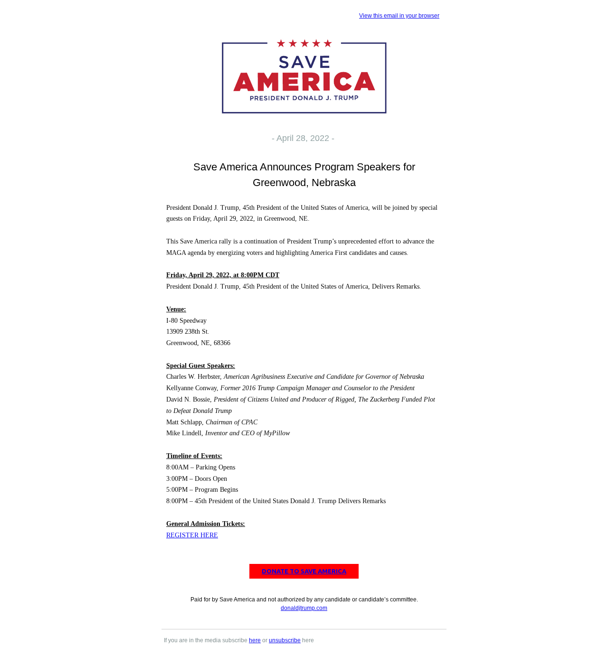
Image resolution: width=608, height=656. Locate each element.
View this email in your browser (399, 15)
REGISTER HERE (192, 535)
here (255, 640)
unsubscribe (285, 640)
